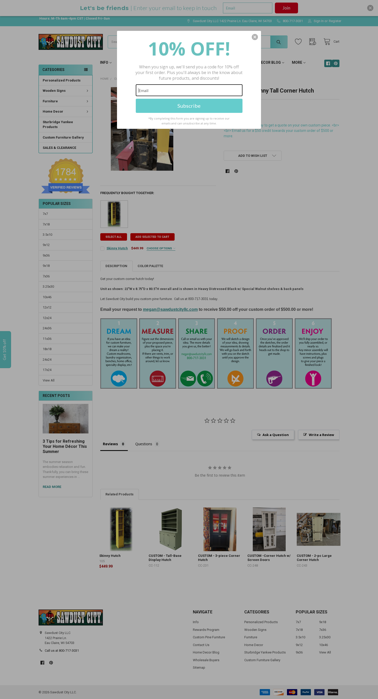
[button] (255, 37)
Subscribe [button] (189, 106)
